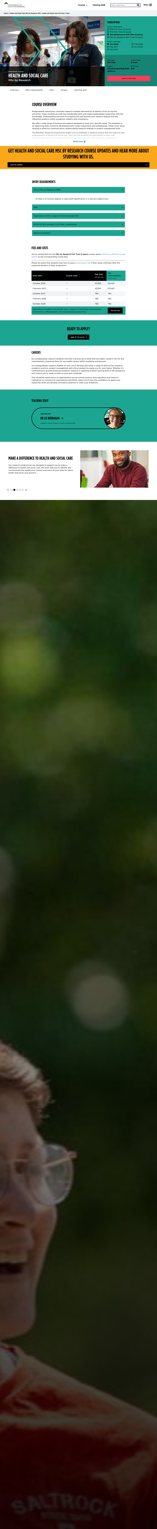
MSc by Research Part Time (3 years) (126, 37)
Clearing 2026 (99, 5)
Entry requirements (34, 90)
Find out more (115, 310)
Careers (64, 90)
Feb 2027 (114, 47)
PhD (35, 207)
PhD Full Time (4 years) (120, 29)
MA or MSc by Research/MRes (47, 190)
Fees (52, 90)
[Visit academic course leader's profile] (78, 418)
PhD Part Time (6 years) (120, 32)
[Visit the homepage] (15, 5)
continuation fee (83, 263)
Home (6, 13)
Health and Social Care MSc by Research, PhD (25, 13)
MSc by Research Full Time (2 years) (126, 34)
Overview (14, 90)
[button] (8, 489)
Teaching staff (80, 90)
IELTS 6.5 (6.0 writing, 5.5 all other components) (55, 224)
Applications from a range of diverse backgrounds (56, 216)
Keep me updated (22, 1523)
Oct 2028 (138, 47)
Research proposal (42, 233)
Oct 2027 (114, 49)
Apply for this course (129, 78)
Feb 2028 (138, 44)
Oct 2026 (114, 44)
